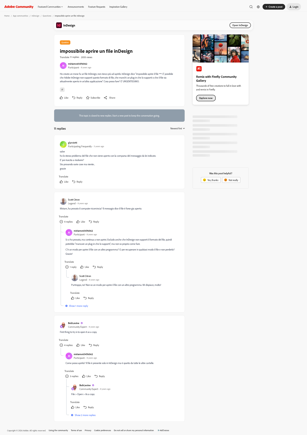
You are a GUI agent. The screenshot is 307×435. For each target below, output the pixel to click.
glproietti (72, 142)
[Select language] (258, 7)
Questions (47, 15)
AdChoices (164, 430)
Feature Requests (96, 6)
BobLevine (73, 323)
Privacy (88, 430)
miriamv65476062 (77, 63)
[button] (274, 7)
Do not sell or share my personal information (134, 430)
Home (7, 15)
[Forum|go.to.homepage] (19, 7)
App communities (20, 15)
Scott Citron (74, 199)
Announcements (76, 6)
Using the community (58, 430)
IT (62, 89)
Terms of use (76, 430)
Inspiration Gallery (118, 6)
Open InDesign (240, 25)
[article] (119, 163)
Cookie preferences (102, 430)
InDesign (35, 15)
